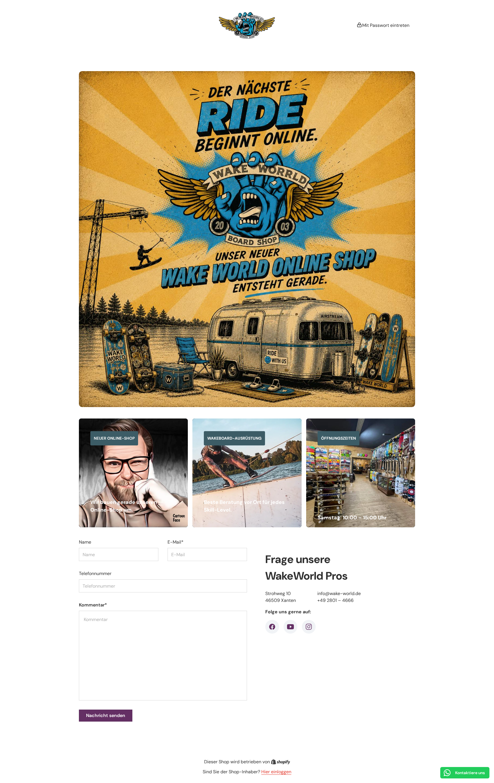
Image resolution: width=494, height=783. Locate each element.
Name (85, 542)
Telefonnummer (95, 573)
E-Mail (176, 542)
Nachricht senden (105, 715)
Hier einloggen (276, 772)
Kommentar (93, 605)
